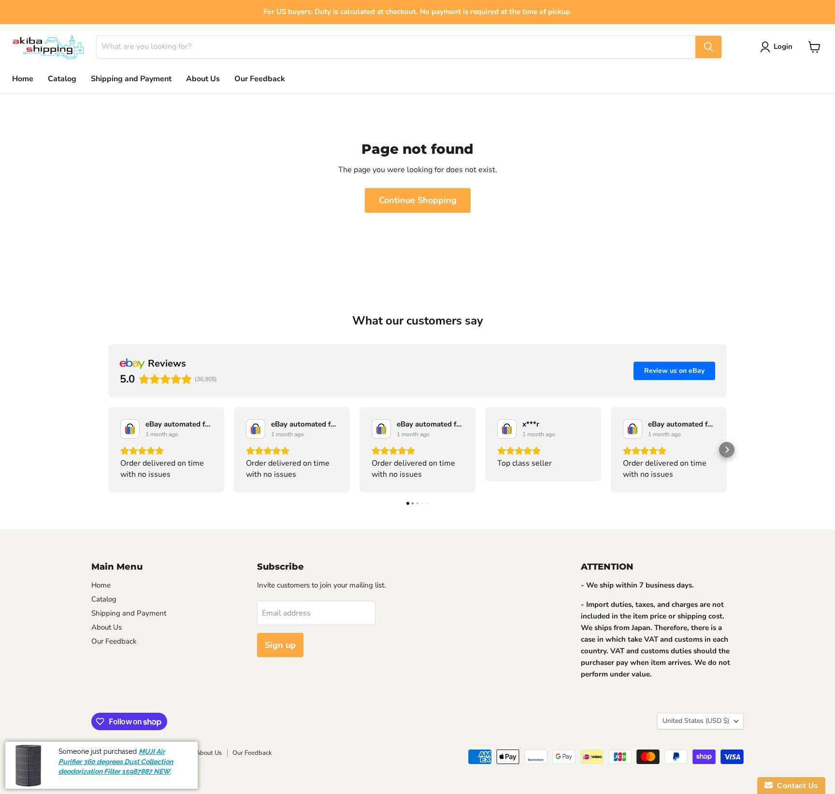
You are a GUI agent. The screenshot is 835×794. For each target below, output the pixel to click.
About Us (203, 79)
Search (101, 753)
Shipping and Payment (131, 79)
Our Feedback (259, 79)
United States (695, 720)
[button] (108, 449)
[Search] (708, 47)
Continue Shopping (418, 200)
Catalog (62, 79)
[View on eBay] (130, 429)
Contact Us (795, 785)
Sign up (280, 645)
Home (22, 79)
